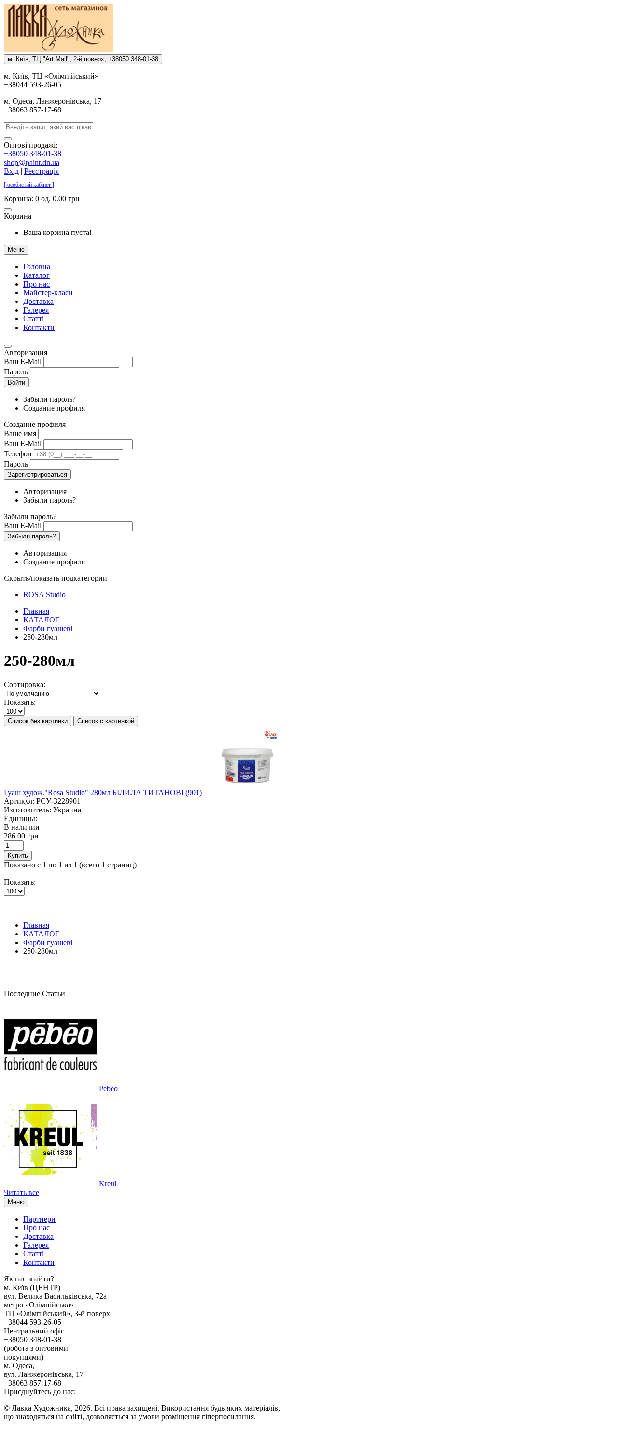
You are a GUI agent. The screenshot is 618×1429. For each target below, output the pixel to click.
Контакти (39, 327)
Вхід (11, 171)
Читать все (21, 1192)
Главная (36, 611)
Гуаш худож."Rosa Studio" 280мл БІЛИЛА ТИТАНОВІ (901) (103, 792)
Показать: (20, 702)
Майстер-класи (48, 293)
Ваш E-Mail (23, 361)
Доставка (38, 301)
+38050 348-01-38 (32, 154)
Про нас (36, 284)
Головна (36, 266)
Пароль (16, 372)
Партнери (39, 1219)
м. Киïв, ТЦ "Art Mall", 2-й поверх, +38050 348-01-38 (83, 59)
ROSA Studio (44, 595)
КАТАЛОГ (41, 620)
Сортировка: (24, 684)
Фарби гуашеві (47, 628)
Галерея (36, 310)
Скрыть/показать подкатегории (55, 578)
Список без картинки (38, 721)
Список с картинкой (105, 721)
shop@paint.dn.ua (31, 162)
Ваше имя (20, 433)
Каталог (36, 275)
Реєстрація (41, 171)
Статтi (33, 319)
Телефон (18, 454)
